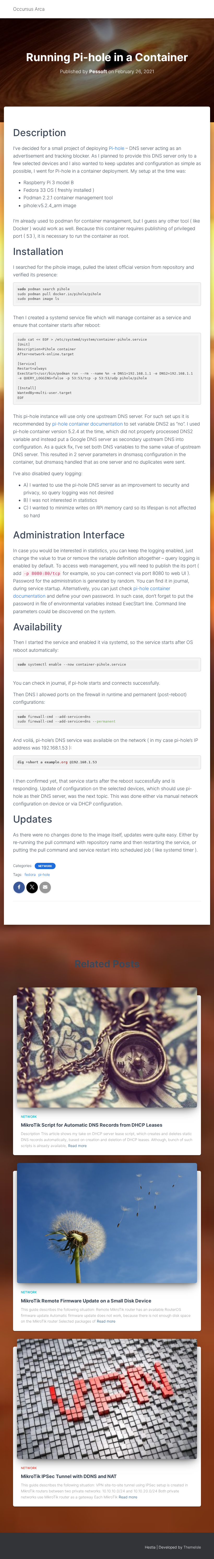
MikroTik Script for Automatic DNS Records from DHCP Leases (91, 1125)
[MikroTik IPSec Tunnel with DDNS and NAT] (107, 1398)
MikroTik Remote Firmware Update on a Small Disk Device (86, 1301)
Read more (77, 1145)
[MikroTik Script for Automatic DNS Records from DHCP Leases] (107, 1047)
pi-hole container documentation (87, 424)
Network (45, 866)
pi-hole (44, 874)
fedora (30, 874)
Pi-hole (116, 148)
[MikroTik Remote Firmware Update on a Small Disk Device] (107, 1222)
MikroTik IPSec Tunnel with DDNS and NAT (69, 1476)
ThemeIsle (192, 1547)
